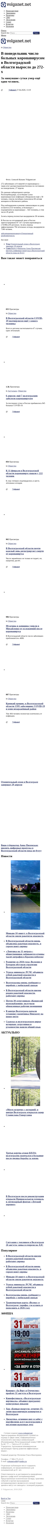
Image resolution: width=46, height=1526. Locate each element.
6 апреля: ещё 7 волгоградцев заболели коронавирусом (22, 397)
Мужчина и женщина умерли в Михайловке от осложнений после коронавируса (24, 629)
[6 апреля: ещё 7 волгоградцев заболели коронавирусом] (25, 362)
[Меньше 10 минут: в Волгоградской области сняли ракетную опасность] (25, 895)
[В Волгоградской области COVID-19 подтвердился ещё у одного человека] (25, 284)
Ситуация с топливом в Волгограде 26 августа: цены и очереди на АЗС (25, 1243)
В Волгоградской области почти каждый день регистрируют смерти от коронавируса (25, 551)
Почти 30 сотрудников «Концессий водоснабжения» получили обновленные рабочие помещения (24, 1003)
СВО (8, 17)
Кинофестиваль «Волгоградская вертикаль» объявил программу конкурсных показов (23, 1401)
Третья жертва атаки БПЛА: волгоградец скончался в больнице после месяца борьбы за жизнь (24, 1156)
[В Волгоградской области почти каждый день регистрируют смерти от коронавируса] (25, 514)
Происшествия (12, 11)
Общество (12, 313)
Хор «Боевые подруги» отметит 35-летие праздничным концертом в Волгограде (24, 1411)
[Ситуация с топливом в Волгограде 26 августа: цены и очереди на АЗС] (25, 1223)
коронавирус (16, 233)
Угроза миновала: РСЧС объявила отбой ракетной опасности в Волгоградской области (24, 975)
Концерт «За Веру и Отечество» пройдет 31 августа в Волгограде (23, 1392)
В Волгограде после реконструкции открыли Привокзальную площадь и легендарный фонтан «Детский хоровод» (25, 1200)
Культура (9, 24)
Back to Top (6, 1498)
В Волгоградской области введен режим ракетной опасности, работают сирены (23, 993)
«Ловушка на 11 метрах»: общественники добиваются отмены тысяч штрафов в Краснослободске (25, 954)
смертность (10, 236)
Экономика (10, 13)
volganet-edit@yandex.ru (17, 1461)
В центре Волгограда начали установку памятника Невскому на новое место (24, 1014)
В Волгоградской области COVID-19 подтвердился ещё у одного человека (24, 321)
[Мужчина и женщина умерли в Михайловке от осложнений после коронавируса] (25, 592)
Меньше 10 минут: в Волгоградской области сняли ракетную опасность (25, 934)
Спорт (8, 22)
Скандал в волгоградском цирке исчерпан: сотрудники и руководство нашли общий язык (23, 1024)
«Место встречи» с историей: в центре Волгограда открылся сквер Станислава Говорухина (25, 1112)
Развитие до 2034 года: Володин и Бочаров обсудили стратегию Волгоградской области (24, 965)
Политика (10, 15)
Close (3, 1501)
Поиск (36, 33)
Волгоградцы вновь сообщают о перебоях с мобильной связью (23, 984)
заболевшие (6, 233)
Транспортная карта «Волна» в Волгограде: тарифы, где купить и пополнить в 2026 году (24, 1305)
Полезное (10, 26)
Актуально (12, 391)
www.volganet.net (25, 1433)
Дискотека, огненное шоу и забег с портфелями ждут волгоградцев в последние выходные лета (24, 1422)
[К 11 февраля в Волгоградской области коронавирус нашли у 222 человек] (25, 437)
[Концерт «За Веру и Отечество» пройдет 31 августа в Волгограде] (25, 1352)
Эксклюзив (10, 20)
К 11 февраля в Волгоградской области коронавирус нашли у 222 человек (24, 473)
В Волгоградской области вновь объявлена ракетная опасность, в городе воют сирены (23, 944)
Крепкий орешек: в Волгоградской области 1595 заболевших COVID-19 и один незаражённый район (25, 706)
